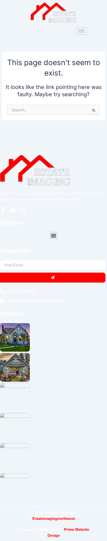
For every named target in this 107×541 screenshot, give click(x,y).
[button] (54, 235)
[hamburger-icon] (81, 31)
